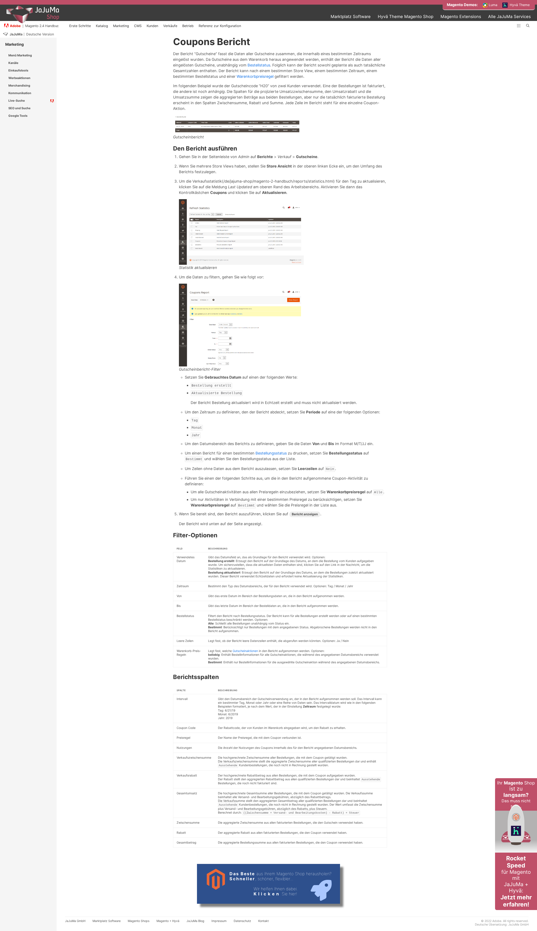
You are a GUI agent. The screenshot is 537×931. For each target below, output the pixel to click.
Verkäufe (170, 26)
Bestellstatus (259, 65)
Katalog (102, 26)
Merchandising (19, 85)
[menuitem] (462, 5)
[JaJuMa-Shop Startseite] (33, 14)
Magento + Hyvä (167, 921)
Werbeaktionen (19, 78)
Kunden (152, 26)
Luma (492, 5)
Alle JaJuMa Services (509, 16)
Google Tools (17, 115)
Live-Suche (16, 100)
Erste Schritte (80, 26)
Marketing (121, 26)
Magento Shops (138, 921)
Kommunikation (19, 93)
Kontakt (263, 921)
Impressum (219, 921)
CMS (138, 26)
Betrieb (188, 26)
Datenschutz (242, 921)
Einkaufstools (18, 70)
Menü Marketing (20, 55)
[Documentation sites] (518, 26)
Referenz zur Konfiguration (220, 26)
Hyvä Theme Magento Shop (405, 16)
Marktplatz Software (351, 16)
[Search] (528, 26)
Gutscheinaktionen (245, 651)
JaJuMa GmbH (75, 921)
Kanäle (13, 63)
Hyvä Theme (519, 5)
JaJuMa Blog (195, 921)
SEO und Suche (19, 108)
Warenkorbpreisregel (255, 76)
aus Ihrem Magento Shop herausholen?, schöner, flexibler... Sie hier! (280, 883)
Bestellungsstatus (271, 453)
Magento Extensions (461, 16)
